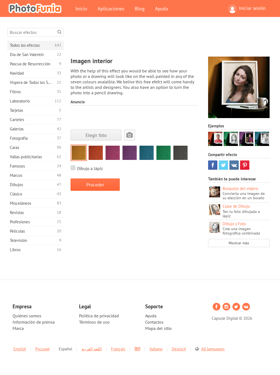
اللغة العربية (91, 348)
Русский (42, 348)
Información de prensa (34, 322)
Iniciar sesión (252, 8)
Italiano (156, 348)
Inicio (81, 8)
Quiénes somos (27, 315)
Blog (140, 8)
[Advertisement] (170, 40)
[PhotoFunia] (36, 8)
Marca (18, 328)
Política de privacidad (99, 315)
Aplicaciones (111, 8)
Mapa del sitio (158, 328)
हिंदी (137, 348)
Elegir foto (96, 135)
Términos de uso (94, 322)
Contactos (154, 322)
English (19, 348)
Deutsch (179, 348)
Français (118, 348)
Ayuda (161, 8)
